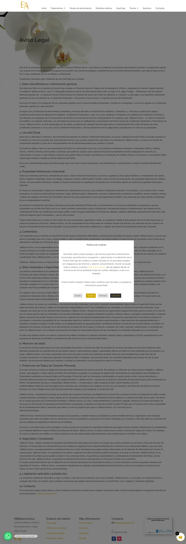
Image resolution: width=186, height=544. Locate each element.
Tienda (132, 8)
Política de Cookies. (97, 267)
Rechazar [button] (103, 296)
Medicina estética (104, 8)
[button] (8, 536)
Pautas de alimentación (81, 8)
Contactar (159, 8)
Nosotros (147, 8)
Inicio (44, 8)
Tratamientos (57, 8)
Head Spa (120, 8)
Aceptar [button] (91, 296)
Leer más (116, 296)
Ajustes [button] (78, 296)
